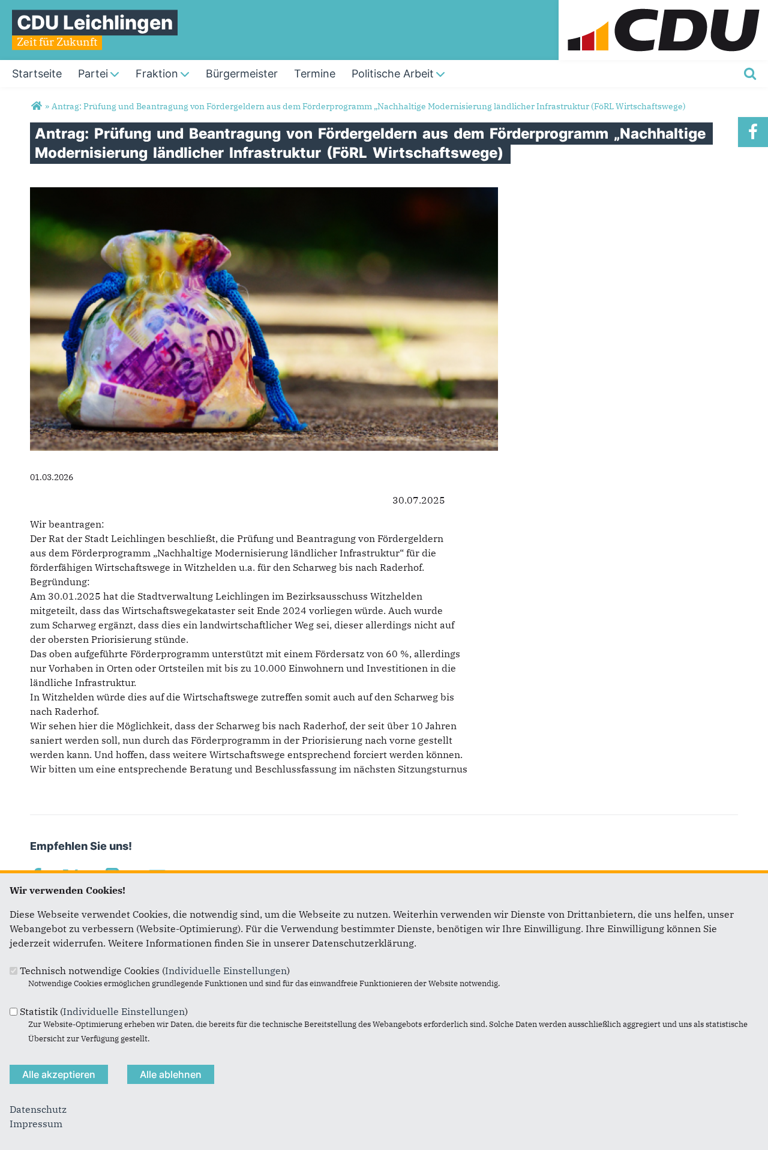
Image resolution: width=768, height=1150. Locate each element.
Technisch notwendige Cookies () (155, 971)
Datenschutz (38, 1109)
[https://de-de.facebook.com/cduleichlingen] (753, 132)
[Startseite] (663, 7)
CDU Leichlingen (95, 22)
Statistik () (104, 1011)
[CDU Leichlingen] (36, 106)
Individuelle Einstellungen (226, 971)
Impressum (36, 1124)
